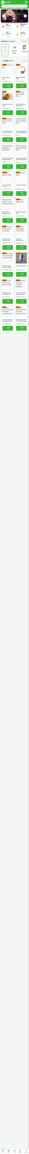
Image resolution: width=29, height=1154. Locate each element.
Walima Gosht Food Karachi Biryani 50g (6, 239)
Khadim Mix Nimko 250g (7, 105)
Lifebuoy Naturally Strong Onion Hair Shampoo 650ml (7, 320)
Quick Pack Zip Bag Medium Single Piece (7, 158)
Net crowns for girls (6, 78)
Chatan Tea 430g (21, 185)
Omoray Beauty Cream (6, 185)
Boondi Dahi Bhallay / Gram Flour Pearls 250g (7, 212)
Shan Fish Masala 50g (21, 212)
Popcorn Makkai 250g (20, 78)
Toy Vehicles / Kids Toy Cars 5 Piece (7, 131)
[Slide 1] (12, 21)
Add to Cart (8, 85)
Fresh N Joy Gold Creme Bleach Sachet (7, 293)
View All (24, 41)
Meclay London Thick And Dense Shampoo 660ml (7, 266)
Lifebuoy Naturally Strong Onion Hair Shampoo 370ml (21, 320)
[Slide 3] (16, 21)
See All (24, 61)
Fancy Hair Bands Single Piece (21, 105)
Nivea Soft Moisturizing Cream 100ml (20, 239)
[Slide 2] (14, 21)
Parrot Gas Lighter (21, 266)
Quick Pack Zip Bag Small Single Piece (21, 131)
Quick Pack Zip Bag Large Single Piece (21, 158)
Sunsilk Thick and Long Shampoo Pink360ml (21, 293)
